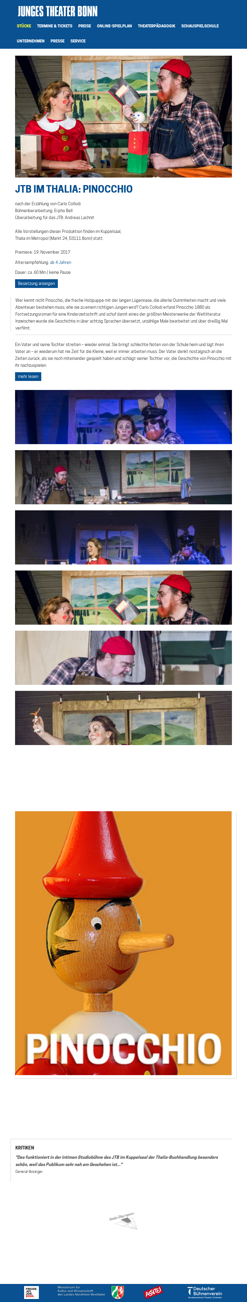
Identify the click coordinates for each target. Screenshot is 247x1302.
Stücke (24, 25)
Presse (57, 41)
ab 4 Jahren (60, 262)
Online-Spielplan (114, 25)
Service (78, 41)
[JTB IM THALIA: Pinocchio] (123, 417)
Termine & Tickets (54, 25)
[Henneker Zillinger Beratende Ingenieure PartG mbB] (123, 1220)
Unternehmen (31, 41)
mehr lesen (28, 376)
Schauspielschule (200, 25)
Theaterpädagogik (156, 25)
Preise (84, 25)
